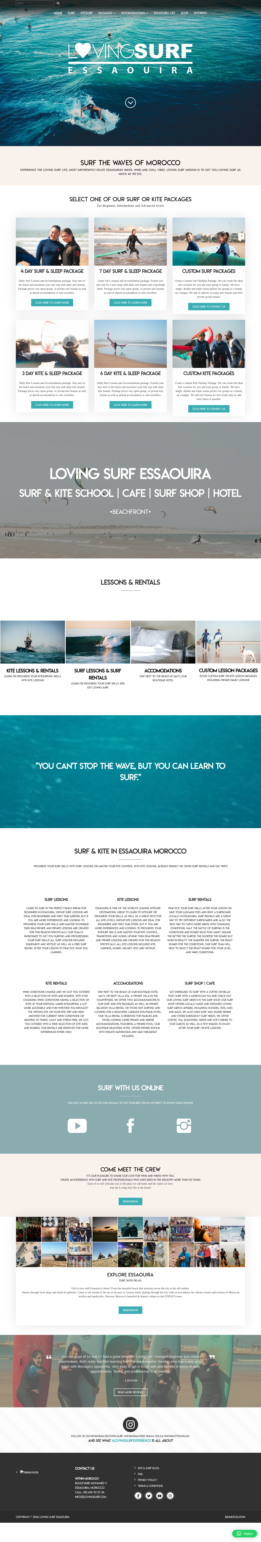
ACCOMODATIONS (133, 13)
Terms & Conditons (150, 1485)
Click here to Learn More (52, 302)
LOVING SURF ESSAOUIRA (54, 1517)
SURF (71, 13)
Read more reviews (130, 1392)
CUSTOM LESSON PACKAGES (228, 670)
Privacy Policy (147, 1480)
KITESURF (87, 13)
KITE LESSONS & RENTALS (32, 671)
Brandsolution (235, 1517)
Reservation (130, 1201)
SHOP (184, 13)
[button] (244, 1533)
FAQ (140, 1474)
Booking (200, 13)
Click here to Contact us (208, 306)
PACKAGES (105, 13)
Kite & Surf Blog (148, 1468)
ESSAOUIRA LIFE (164, 13)
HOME (58, 13)
